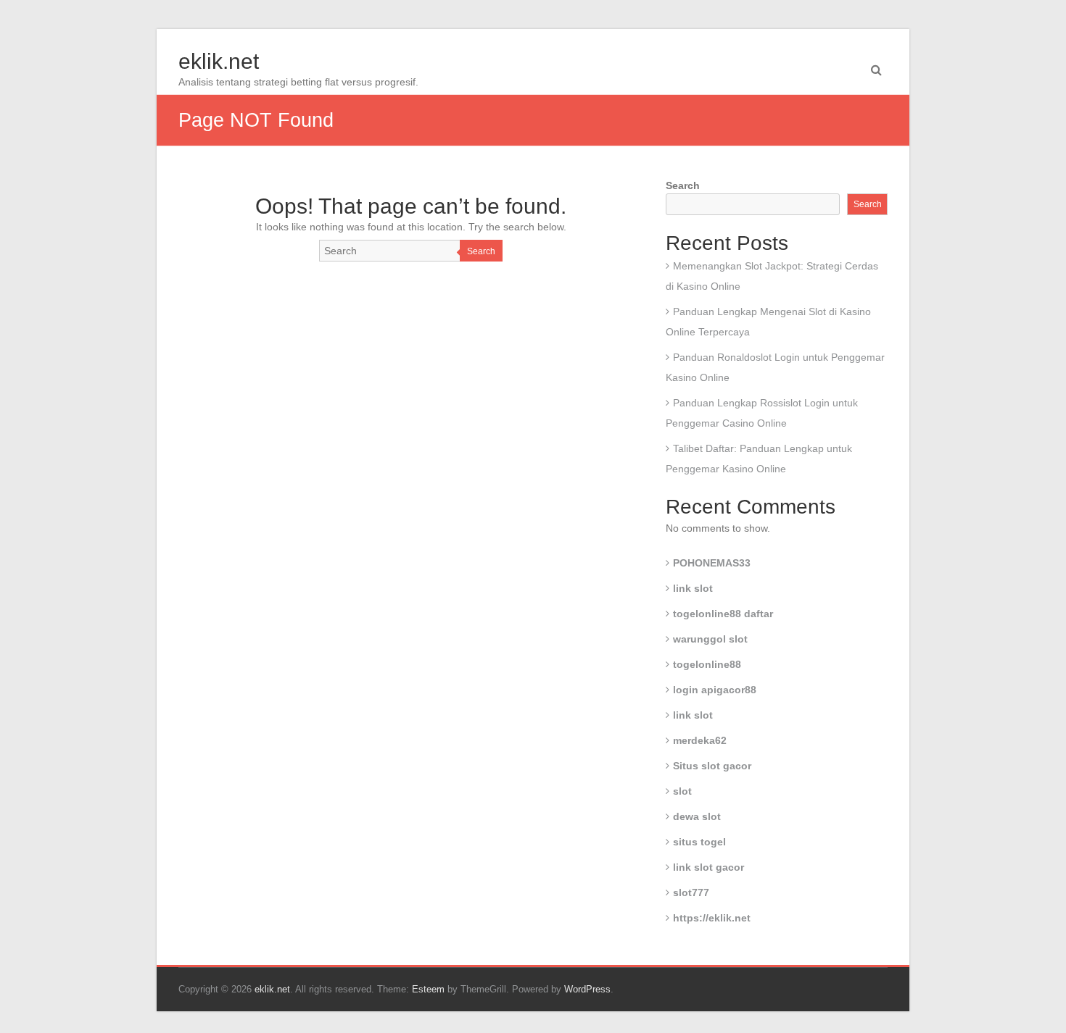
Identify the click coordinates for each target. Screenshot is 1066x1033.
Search (481, 251)
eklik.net (218, 61)
